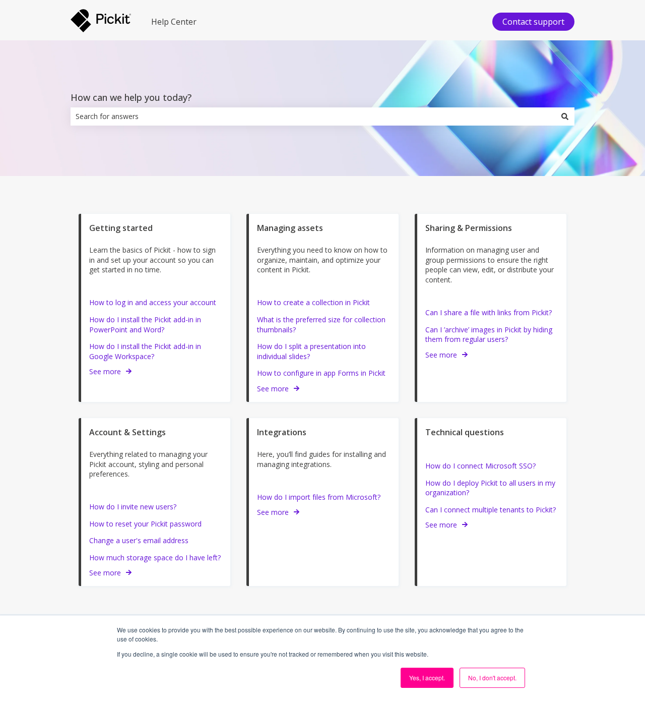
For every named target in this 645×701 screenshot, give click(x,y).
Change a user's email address (138, 540)
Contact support (533, 21)
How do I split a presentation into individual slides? (311, 351)
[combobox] (313, 116)
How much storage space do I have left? (155, 557)
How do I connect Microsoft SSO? (480, 466)
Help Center (174, 21)
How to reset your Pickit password (145, 524)
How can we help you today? (131, 97)
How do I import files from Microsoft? (318, 497)
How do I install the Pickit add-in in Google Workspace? (145, 351)
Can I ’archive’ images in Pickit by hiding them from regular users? (488, 334)
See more (105, 371)
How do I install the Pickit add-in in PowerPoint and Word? (145, 324)
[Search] (564, 116)
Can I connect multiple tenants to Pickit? (490, 509)
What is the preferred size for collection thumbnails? (321, 324)
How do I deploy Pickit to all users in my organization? (490, 488)
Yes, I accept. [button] (427, 677)
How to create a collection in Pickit (313, 302)
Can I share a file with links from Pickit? (488, 312)
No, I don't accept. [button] (492, 677)
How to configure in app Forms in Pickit (321, 373)
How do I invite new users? (132, 506)
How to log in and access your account (152, 302)
